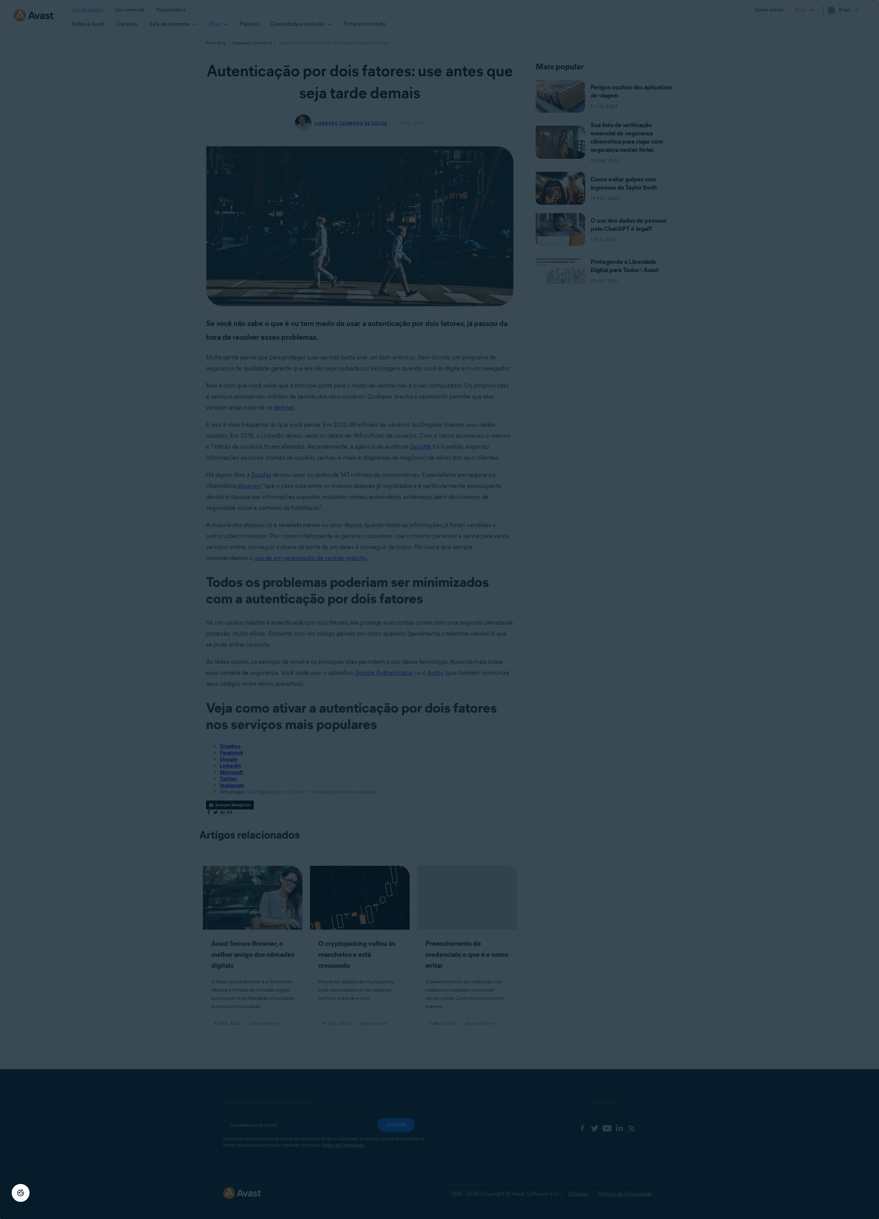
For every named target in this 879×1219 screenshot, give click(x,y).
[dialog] (439, 609)
